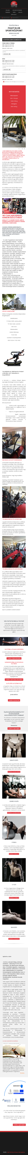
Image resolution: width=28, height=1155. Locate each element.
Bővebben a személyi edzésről (14, 812)
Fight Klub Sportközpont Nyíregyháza (16, 1152)
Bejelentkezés (6, 17)
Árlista (20, 12)
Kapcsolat (14, 14)
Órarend (7, 12)
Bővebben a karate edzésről (14, 771)
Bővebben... (22, 1073)
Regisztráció (15, 17)
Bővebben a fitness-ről (14, 854)
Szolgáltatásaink (17, 10)
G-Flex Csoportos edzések (10, 1041)
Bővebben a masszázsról (14, 938)
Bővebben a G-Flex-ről (14, 897)
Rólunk (8, 10)
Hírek (14, 12)
